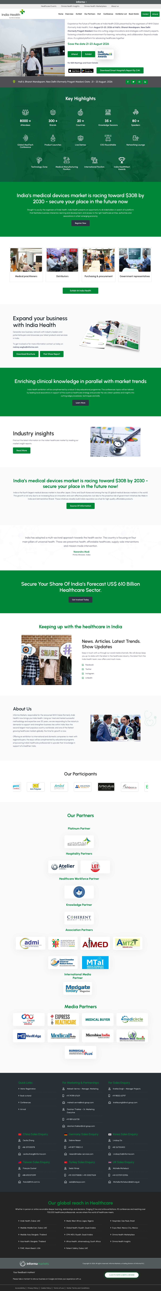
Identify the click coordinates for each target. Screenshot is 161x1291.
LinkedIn (88, 678)
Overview (69, 14)
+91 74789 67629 (73, 1096)
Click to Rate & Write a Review (121, 1275)
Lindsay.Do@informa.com (123, 1154)
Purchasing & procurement (99, 276)
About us (115, 6)
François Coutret (29, 1168)
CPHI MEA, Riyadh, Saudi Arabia (79, 1235)
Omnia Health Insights (70, 6)
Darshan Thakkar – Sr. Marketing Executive (80, 1111)
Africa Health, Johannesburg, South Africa (83, 1241)
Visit (99, 14)
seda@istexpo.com (77, 1182)
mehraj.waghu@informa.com (25, 347)
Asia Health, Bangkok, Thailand (33, 1241)
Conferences (25, 1102)
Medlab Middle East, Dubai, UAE (33, 1228)
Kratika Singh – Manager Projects (126, 1089)
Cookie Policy (46, 1288)
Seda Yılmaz (74, 1168)
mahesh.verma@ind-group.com (80, 1102)
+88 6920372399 (29, 1175)
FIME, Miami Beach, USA (30, 1248)
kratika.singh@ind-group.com (125, 1102)
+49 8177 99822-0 (75, 1147)
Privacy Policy (33, 1288)
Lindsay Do (117, 1140)
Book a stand (25, 1096)
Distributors (62, 276)
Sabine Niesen (75, 1140)
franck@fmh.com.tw (31, 1182)
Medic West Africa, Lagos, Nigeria (79, 1221)
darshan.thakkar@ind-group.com (81, 1126)
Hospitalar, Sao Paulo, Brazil (123, 1221)
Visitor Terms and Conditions (78, 1288)
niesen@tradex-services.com (81, 1154)
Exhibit (79, 14)
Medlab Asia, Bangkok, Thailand (33, 1235)
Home (60, 14)
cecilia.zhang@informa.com (34, 1154)
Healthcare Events (48, 6)
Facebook (89, 665)
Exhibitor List (121, 14)
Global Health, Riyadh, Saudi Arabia (81, 1228)
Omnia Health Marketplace (95, 6)
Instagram (89, 673)
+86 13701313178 (28, 1147)
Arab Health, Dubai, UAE (30, 1221)
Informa (80, 2)
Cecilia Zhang (28, 1140)
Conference (108, 14)
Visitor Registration (28, 1089)
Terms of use (59, 1288)
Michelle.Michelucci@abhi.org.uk (126, 1182)
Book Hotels (134, 14)
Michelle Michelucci (121, 1168)
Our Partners (89, 14)
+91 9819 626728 (72, 1119)
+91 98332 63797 (119, 1096)
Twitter (88, 669)
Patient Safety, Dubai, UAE (77, 1248)
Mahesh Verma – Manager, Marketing (82, 1089)
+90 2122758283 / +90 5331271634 (82, 1175)
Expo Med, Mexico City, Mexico (125, 1228)
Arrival (23, 1109)
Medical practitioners (26, 276)
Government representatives (135, 276)
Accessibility (20, 1288)
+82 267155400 (118, 1147)
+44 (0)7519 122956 (120, 1175)
